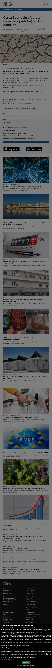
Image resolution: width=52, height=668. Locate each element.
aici (11, 641)
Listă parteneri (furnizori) (7, 659)
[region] (26, 646)
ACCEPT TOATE (26, 662)
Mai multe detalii (38, 632)
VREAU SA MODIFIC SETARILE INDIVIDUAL (25, 665)
